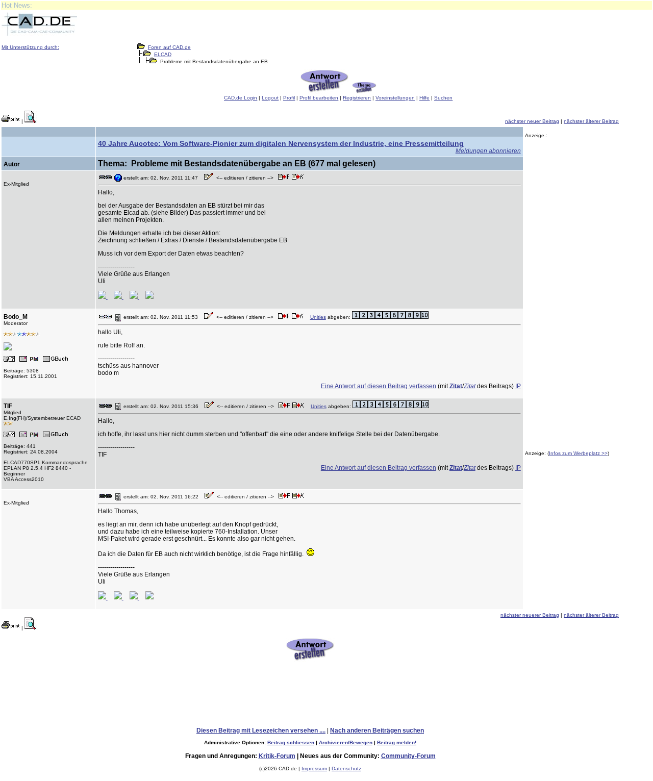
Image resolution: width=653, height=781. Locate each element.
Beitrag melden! (396, 742)
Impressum (314, 768)
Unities (318, 317)
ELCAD (162, 54)
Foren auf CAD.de (169, 47)
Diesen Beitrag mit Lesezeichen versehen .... (260, 730)
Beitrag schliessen (290, 742)
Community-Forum (408, 756)
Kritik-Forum (277, 756)
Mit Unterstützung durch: (30, 47)
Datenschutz (346, 768)
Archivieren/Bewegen (345, 742)
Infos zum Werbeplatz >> (578, 453)
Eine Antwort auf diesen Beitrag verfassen (378, 386)
